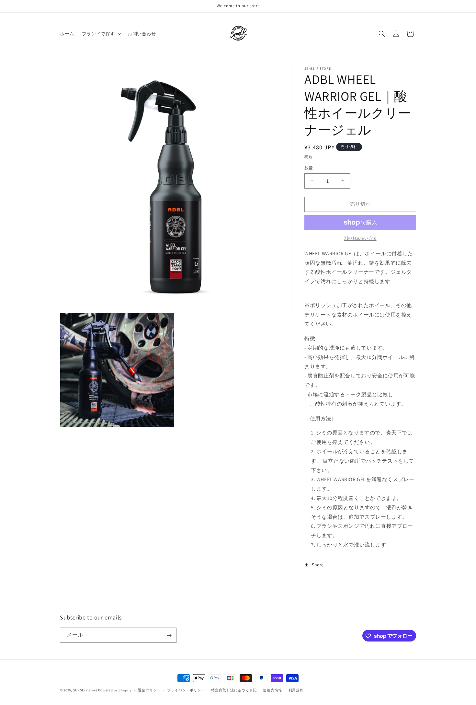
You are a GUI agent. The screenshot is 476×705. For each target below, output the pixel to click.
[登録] (169, 635)
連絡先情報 (272, 690)
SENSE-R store (85, 690)
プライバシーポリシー (186, 690)
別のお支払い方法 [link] (360, 238)
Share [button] (318, 565)
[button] (101, 33)
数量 (308, 168)
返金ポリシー (149, 690)
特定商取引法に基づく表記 (233, 690)
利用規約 (296, 690)
